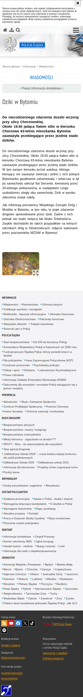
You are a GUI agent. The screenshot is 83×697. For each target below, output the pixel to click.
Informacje (29, 66)
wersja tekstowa (9, 678)
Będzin (49, 564)
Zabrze (32, 598)
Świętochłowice (12, 593)
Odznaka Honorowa (62, 314)
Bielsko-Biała (65, 564)
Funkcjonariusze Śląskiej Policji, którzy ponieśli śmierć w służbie (37, 353)
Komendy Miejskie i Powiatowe (22, 564)
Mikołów (51, 578)
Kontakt (33, 513)
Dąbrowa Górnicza (14, 574)
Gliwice (34, 574)
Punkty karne (11, 472)
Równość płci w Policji (16, 328)
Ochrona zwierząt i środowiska (45, 411)
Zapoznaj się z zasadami (55, 653)
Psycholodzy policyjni (46, 365)
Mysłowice (66, 578)
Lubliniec (37, 578)
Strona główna (11, 66)
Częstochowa (63, 569)
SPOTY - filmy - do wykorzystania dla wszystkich (32, 444)
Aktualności (10, 401)
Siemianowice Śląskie (48, 588)
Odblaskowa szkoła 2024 (53, 462)
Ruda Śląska (11, 588)
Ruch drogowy (11, 418)
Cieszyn (46, 569)
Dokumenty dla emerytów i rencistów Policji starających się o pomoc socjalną (40, 386)
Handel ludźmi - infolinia (18, 546)
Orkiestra (29, 370)
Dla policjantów (12, 360)
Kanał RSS (4, 623)
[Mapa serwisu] (11, 30)
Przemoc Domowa (57, 406)
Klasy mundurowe (59, 518)
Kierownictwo (30, 304)
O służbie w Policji (61, 503)
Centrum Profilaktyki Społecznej (22, 406)
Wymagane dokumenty (17, 508)
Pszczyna (47, 583)
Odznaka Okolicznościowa (19, 319)
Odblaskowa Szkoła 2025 (18, 462)
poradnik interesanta (11, 673)
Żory (59, 598)
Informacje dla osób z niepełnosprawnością (29, 551)
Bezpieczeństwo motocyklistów (22, 434)
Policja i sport (11, 370)
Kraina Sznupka (13, 411)
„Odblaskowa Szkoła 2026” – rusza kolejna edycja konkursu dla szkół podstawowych (39, 455)
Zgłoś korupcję (44, 541)
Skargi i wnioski (45, 546)
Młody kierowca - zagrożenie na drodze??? (29, 439)
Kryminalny (9, 479)
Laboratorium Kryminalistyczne (57, 370)
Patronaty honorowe (51, 319)
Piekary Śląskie (28, 583)
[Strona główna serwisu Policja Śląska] (5, 30)
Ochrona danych (52, 304)
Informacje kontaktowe (17, 536)
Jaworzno (72, 574)
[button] (76, 30)
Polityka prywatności (53, 658)
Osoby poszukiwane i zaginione (22, 485)
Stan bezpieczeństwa (16, 342)
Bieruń (7, 569)
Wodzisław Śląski (13, 598)
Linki (62, 546)
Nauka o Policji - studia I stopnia (53, 498)
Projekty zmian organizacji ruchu (58, 467)
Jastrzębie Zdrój (52, 574)
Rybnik (27, 588)
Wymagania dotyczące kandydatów (25, 503)
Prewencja (8, 395)
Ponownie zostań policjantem (21, 523)
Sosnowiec (71, 588)
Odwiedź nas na (11, 623)
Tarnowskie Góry (36, 593)
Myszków (9, 583)
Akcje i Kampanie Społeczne (38, 401)
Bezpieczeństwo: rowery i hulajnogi (24, 429)
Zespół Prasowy (44, 536)
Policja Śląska (11, 335)
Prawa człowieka (13, 375)
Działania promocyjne (16, 498)
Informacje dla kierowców (18, 467)
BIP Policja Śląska (62, 624)
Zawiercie (47, 598)
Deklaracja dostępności (13, 657)
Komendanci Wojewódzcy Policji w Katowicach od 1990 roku (40, 347)
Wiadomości (46, 66)
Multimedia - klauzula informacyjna (24, 314)
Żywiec (70, 598)
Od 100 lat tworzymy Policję (50, 342)
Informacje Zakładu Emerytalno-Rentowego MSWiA (34, 379)
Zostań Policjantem (15, 492)
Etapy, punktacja (46, 508)
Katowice (8, 578)
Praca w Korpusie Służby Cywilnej (24, 518)
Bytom (19, 569)
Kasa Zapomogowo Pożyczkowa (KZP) (49, 360)
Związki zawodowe (41, 323)
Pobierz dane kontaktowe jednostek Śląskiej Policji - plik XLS (40, 603)
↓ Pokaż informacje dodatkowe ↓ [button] (41, 88)
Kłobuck (23, 578)
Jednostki (8, 558)
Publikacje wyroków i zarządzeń (22, 309)
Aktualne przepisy (14, 513)
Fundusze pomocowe (16, 365)
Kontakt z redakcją (10, 645)
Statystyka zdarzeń (15, 323)
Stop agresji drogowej (16, 449)
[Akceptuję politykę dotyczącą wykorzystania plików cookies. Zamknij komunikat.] (78, 3)
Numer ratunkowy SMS (17, 541)
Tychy (53, 593)
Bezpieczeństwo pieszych (19, 424)
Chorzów (32, 569)
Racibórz (61, 583)
